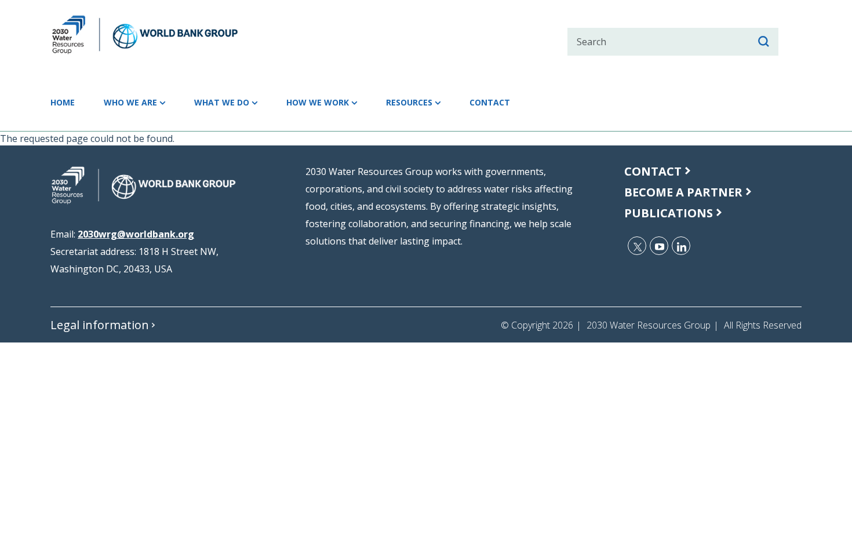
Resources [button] (409, 102)
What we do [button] (221, 102)
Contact (489, 102)
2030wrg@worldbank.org (136, 234)
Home (62, 102)
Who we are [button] (130, 102)
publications (668, 213)
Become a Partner (683, 192)
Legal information (99, 325)
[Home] (165, 35)
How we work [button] (317, 102)
